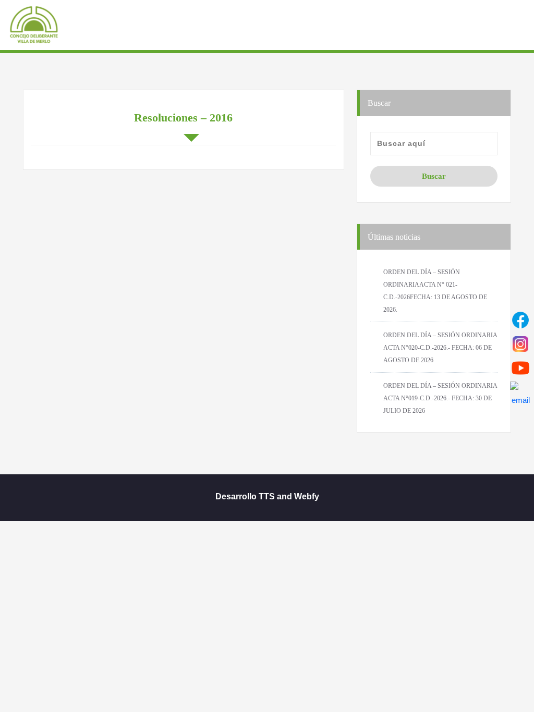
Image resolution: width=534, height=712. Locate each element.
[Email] (520, 392)
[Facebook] (520, 320)
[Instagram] (520, 344)
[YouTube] (520, 368)
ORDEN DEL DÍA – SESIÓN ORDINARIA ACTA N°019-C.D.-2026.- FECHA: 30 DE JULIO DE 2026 (440, 398)
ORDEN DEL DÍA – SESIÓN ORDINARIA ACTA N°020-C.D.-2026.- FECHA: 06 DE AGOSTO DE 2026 (440, 348)
